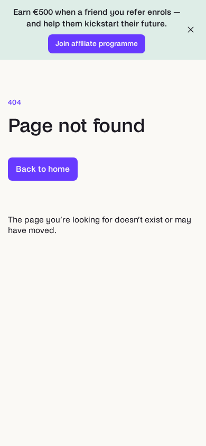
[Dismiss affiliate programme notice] (190, 29)
